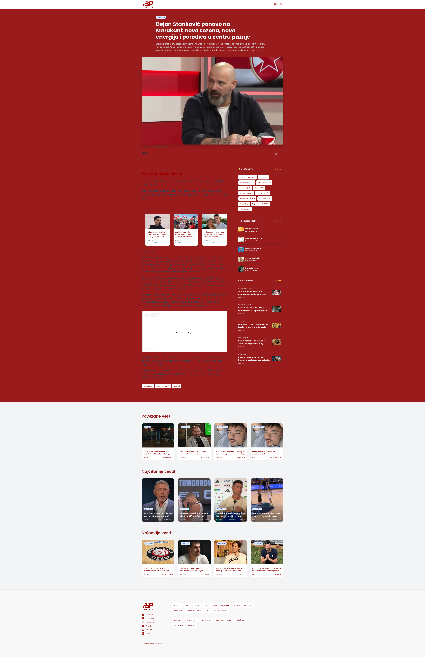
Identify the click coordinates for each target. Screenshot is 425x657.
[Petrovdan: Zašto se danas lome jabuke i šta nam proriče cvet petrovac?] (276, 325)
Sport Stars (161, 17)
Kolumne (219, 620)
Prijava (214, 605)
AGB (208, 611)
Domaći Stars (222, 427)
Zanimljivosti (240, 620)
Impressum (178, 611)
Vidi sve (278, 169)
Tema (187, 605)
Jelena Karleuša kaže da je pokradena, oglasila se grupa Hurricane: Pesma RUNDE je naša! (253, 292)
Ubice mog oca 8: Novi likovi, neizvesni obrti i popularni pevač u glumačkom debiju (253, 309)
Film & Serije (178, 625)
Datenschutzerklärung (243, 605)
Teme (196, 605)
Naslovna (177, 605)
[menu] (275, 4)
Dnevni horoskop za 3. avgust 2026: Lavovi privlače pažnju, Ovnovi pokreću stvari (251, 342)
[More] (276, 154)
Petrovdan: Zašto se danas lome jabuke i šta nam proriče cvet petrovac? (253, 325)
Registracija (225, 605)
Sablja (147, 427)
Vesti (205, 605)
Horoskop (191, 625)
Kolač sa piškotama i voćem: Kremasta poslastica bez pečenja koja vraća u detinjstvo (253, 358)
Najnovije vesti (190, 620)
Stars (229, 620)
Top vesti (177, 620)
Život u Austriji (206, 620)
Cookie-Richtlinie (220, 611)
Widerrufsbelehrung (194, 611)
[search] (280, 4)
